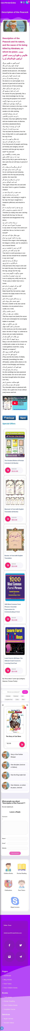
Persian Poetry (12, 681)
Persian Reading (9, 1001)
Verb (22, 696)
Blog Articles (8, 980)
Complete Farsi (8, 699)
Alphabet (8, 696)
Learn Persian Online (8, 3)
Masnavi (5, 681)
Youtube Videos (9, 1023)
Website (4, 848)
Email (4, 843)
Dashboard (7, 975)
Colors (17, 699)
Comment (4, 818)
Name (4, 838)
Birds (23, 699)
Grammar (16, 696)
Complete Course (9, 1009)
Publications (8, 997)
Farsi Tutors (8, 984)
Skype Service (8, 1019)
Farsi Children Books (11, 988)
